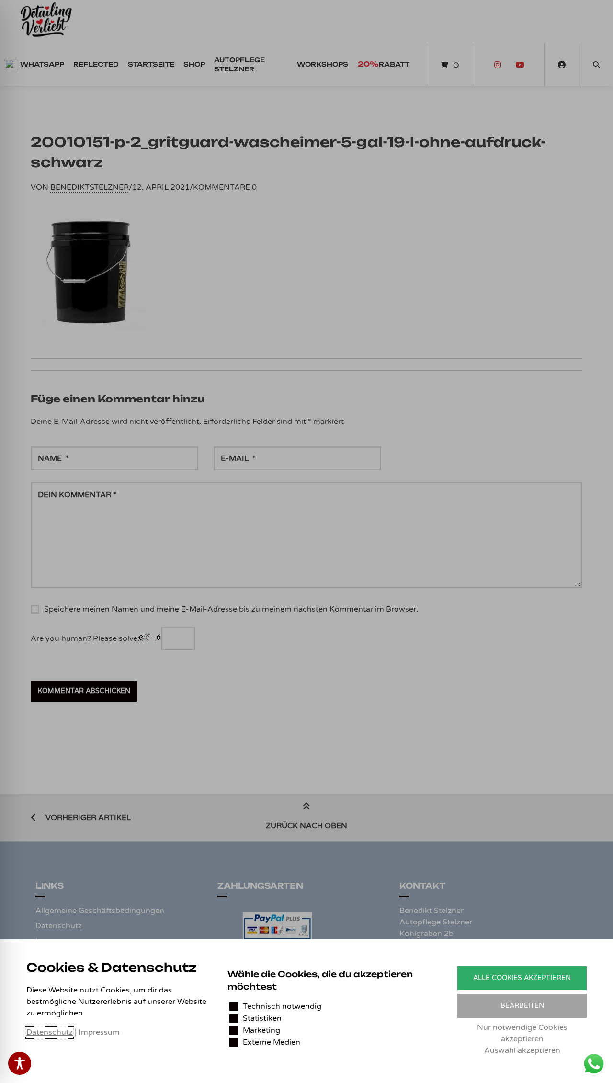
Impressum (99, 1032)
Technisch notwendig (282, 1006)
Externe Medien (271, 1042)
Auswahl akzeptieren (522, 1050)
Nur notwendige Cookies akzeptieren (522, 1033)
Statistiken (262, 1018)
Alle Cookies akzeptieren (522, 978)
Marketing (261, 1030)
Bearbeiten (522, 1006)
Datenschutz (49, 1032)
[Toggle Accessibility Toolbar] (19, 1063)
